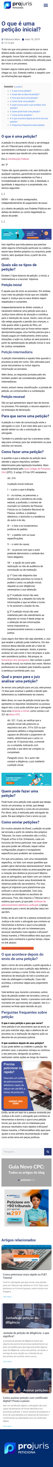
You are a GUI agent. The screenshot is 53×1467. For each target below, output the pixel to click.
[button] (45, 5)
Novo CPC (14, 714)
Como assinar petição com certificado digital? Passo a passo (25, 1399)
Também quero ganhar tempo (17, 948)
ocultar (18, 87)
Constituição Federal (18, 159)
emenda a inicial (20, 711)
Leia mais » (7, 1297)
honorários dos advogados (15, 660)
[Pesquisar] (48, 1151)
